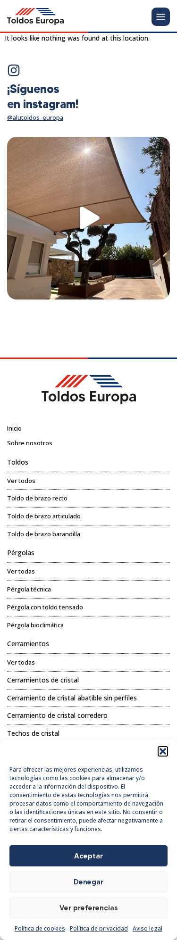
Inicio (14, 428)
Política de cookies (40, 928)
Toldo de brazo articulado (44, 516)
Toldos (17, 462)
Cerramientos (28, 643)
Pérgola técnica (29, 589)
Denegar (88, 881)
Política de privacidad (99, 928)
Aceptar (88, 855)
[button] (163, 751)
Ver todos (21, 480)
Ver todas (21, 571)
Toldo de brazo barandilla (43, 534)
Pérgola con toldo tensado (45, 607)
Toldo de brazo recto (37, 498)
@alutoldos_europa (35, 117)
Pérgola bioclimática (35, 625)
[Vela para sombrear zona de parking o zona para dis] (88, 218)
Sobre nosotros (29, 443)
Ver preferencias (88, 907)
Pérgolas (20, 552)
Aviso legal (147, 928)
